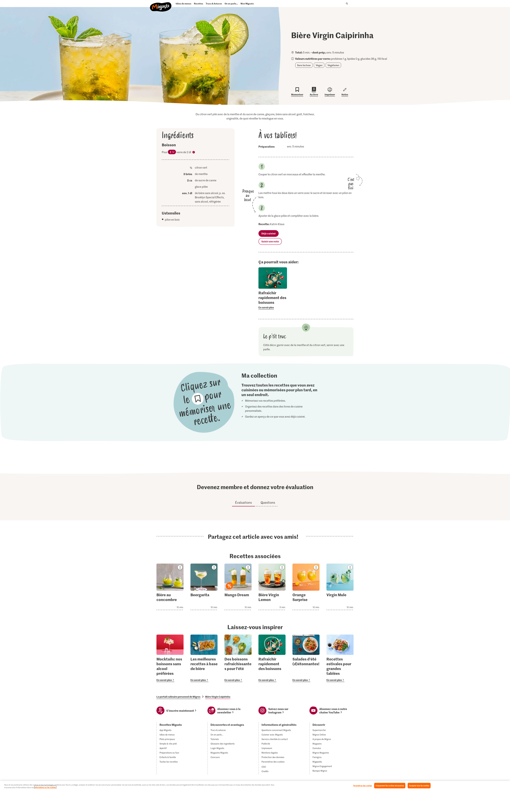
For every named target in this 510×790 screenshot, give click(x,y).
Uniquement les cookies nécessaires (390, 785)
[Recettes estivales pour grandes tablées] (340, 658)
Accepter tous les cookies (419, 785)
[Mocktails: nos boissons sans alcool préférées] (170, 658)
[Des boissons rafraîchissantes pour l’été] (238, 658)
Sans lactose (304, 65)
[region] (255, 785)
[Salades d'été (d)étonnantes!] (306, 658)
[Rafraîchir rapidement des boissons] (272, 658)
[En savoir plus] (272, 299)
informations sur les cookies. (45, 787)
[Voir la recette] (170, 587)
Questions (268, 502)
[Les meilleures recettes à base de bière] (204, 658)
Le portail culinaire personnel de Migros (178, 696)
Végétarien (333, 65)
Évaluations (243, 502)
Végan (319, 65)
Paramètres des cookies (273, 761)
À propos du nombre (194, 153)
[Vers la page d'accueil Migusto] (161, 4)
